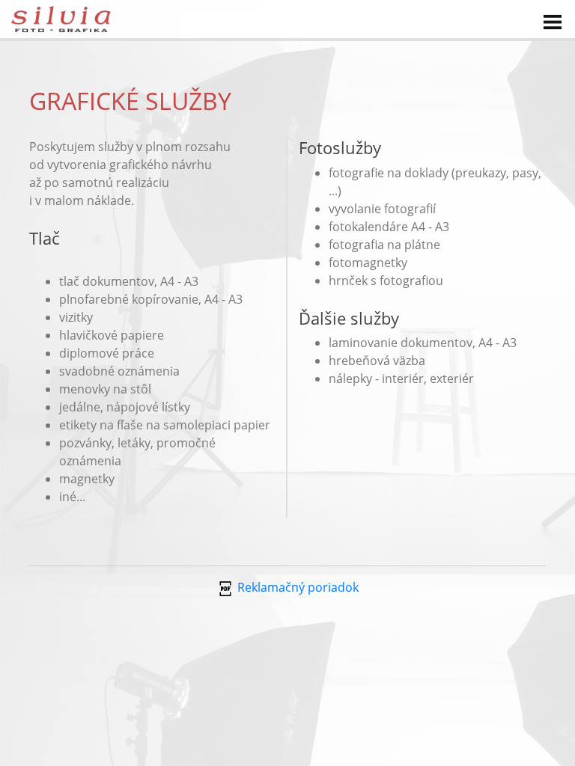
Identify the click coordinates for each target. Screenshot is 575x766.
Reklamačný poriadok (296, 587)
